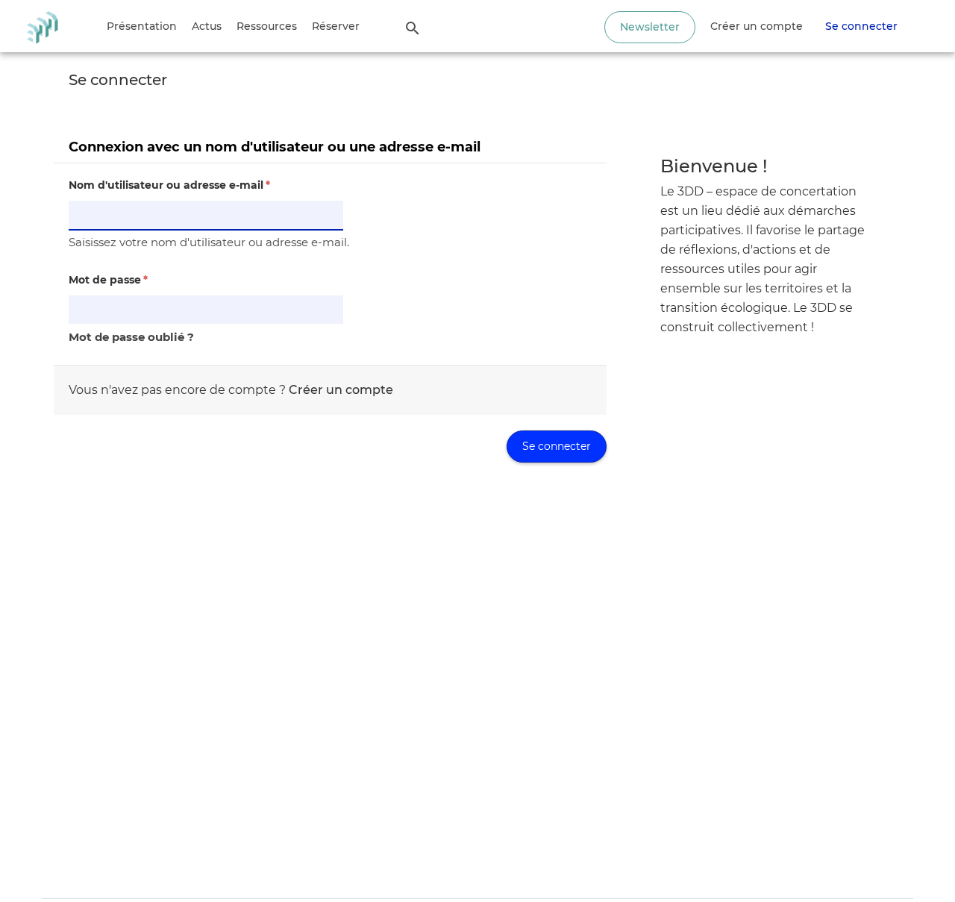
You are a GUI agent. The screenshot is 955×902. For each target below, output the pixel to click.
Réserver (336, 26)
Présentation (142, 26)
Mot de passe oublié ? (131, 337)
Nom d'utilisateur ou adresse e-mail (169, 185)
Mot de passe (108, 279)
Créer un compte (756, 26)
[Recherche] (412, 27)
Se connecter (861, 26)
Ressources (267, 26)
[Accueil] (42, 26)
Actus (207, 26)
